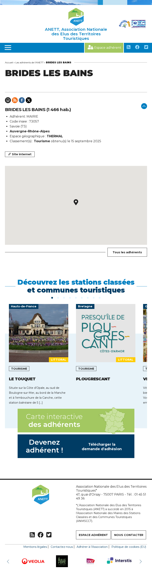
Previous (9, 561)
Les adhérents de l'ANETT (29, 62)
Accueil (9, 62)
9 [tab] (100, 297)
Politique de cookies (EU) (128, 547)
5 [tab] (76, 297)
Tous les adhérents (127, 252)
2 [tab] (58, 297)
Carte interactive (54, 420)
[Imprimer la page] (8, 100)
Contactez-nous (62, 547)
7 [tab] (88, 297)
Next (141, 561)
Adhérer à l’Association (92, 547)
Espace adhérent (107, 48)
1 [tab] (52, 297)
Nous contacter (128, 535)
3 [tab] (64, 297)
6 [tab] (82, 297)
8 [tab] (94, 297)
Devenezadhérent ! (74, 446)
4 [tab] (70, 297)
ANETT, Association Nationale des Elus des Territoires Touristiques (76, 34)
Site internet (21, 154)
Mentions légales (35, 547)
